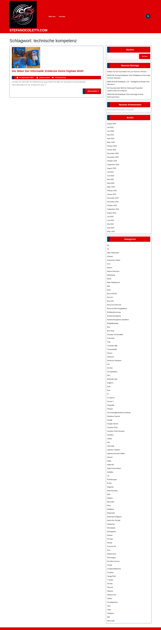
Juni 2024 (110, 220)
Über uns (52, 16)
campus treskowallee (115, 334)
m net (109, 483)
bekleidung (111, 275)
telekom (110, 591)
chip (108, 342)
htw (108, 442)
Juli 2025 (110, 172)
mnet (109, 505)
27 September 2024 (26, 77)
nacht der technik (113, 520)
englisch (110, 383)
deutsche (110, 357)
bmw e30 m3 (112, 293)
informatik (110, 446)
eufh (108, 386)
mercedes (110, 502)
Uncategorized (112, 602)
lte (108, 476)
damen (109, 353)
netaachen (111, 524)
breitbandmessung (114, 312)
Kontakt (62, 16)
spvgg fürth (111, 576)
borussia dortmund (114, 305)
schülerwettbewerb (114, 569)
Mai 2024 (110, 224)
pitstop (109, 543)
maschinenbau (112, 491)
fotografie (110, 405)
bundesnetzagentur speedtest (118, 320)
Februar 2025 (112, 190)
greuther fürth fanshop (115, 431)
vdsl (108, 606)
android (110, 256)
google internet (112, 424)
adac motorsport (113, 253)
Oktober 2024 (112, 205)
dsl (108, 364)
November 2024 (113, 202)
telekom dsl (111, 595)
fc (108, 394)
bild (108, 286)
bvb (108, 327)
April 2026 (110, 138)
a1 (108, 249)
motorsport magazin (114, 517)
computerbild (112, 349)
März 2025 (111, 187)
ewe (108, 390)
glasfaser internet (113, 416)
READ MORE (94, 92)
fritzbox (110, 409)
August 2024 (111, 213)
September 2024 (113, 209)
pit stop (110, 539)
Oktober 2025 (112, 161)
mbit (108, 494)
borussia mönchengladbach (117, 308)
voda (109, 610)
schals (109, 565)
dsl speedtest (112, 372)
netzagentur (111, 531)
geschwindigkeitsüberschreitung (118, 412)
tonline (109, 598)
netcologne (111, 528)
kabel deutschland (114, 468)
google (109, 420)
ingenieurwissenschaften (116, 453)
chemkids (110, 338)
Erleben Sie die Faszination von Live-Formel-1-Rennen (127, 72)
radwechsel (111, 554)
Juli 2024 (110, 217)
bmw (109, 290)
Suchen (130, 49)
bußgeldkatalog (112, 323)
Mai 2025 (110, 179)
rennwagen (111, 557)
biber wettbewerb (113, 282)
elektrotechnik (112, 379)
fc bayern (111, 398)
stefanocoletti (44, 77)
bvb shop (110, 331)
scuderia (110, 572)
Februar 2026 (112, 146)
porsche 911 (111, 546)
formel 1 (110, 401)
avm (109, 264)
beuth (109, 279)
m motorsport (112, 479)
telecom (110, 587)
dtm (108, 375)
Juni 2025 (110, 176)
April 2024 (110, 228)
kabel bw (110, 465)
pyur (109, 550)
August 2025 (111, 168)
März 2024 (111, 231)
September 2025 (113, 164)
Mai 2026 (110, 135)
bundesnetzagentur (114, 316)
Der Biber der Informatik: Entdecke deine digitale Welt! (48, 71)
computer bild (112, 346)
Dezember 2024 (113, 198)
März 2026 (111, 142)
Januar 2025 (111, 194)
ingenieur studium (113, 450)
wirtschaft (110, 621)
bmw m (110, 297)
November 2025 (113, 157)
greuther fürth (112, 427)
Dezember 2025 (113, 153)
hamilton (110, 435)
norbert (109, 535)
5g (108, 245)
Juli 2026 (110, 127)
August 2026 (111, 124)
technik (110, 584)
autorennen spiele (113, 260)
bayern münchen (113, 271)
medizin (110, 498)
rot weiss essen (113, 561)
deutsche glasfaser (114, 360)
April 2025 (110, 183)
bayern (109, 267)
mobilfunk (110, 509)
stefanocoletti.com (28, 30)
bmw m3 (110, 301)
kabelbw (110, 472)
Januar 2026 (111, 150)
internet (109, 457)
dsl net (109, 368)
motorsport (111, 513)
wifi (108, 617)
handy (109, 439)
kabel (109, 461)
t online (110, 580)
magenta (110, 487)
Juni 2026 (110, 131)
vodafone (110, 613)
